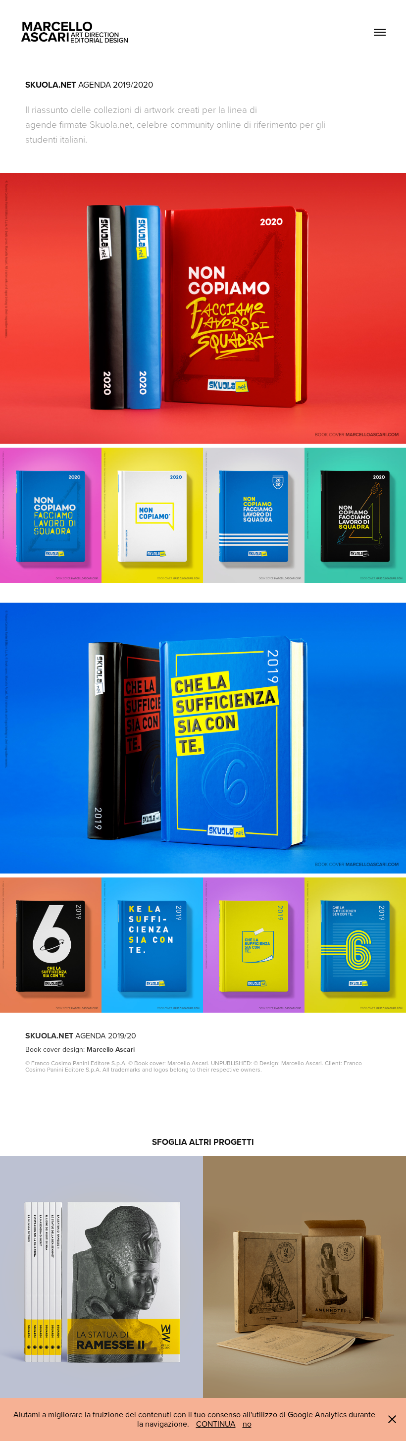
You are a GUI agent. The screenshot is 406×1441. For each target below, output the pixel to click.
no (247, 1423)
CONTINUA (216, 1423)
